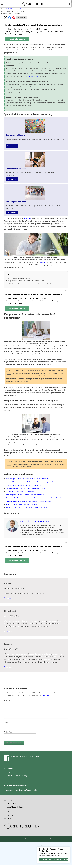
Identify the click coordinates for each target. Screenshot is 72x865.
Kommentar (8, 701)
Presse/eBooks (11, 807)
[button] (5, 17)
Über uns (9, 818)
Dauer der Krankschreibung (17, 776)
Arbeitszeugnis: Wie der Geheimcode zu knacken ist (23, 485)
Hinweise (46, 696)
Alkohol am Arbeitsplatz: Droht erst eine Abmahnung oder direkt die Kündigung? (33, 498)
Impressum (10, 815)
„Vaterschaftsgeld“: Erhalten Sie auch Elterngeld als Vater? (26, 488)
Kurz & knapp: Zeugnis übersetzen (19, 278)
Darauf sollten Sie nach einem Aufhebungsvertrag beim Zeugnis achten (30, 482)
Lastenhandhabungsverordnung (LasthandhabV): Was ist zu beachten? (29, 501)
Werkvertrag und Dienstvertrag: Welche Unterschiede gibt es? (27, 507)
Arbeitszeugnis (34, 76)
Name (6, 722)
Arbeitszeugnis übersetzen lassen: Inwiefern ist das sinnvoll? (27, 479)
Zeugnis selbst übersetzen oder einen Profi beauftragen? (26, 281)
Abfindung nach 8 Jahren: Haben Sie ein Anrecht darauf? (25, 495)
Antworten (7, 598)
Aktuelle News (11, 804)
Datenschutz (10, 812)
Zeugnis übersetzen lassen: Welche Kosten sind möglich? (31, 284)
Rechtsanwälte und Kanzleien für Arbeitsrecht (21, 790)
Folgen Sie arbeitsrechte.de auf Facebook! (24, 756)
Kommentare (21, 17)
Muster (21, 807)
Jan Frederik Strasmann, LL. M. (12, 9)
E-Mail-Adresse (9, 732)
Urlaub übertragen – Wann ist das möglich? (21, 491)
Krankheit (8, 773)
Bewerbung (27, 218)
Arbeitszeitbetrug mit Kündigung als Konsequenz (23, 504)
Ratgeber (42, 262)
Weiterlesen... (12, 146)
